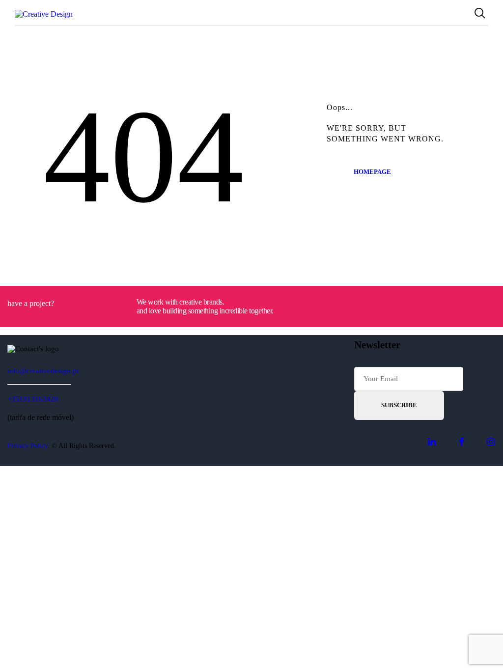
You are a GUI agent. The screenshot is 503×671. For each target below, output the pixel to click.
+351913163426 (32, 399)
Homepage (372, 171)
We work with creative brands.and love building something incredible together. (205, 306)
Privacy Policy (27, 445)
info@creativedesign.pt (43, 371)
